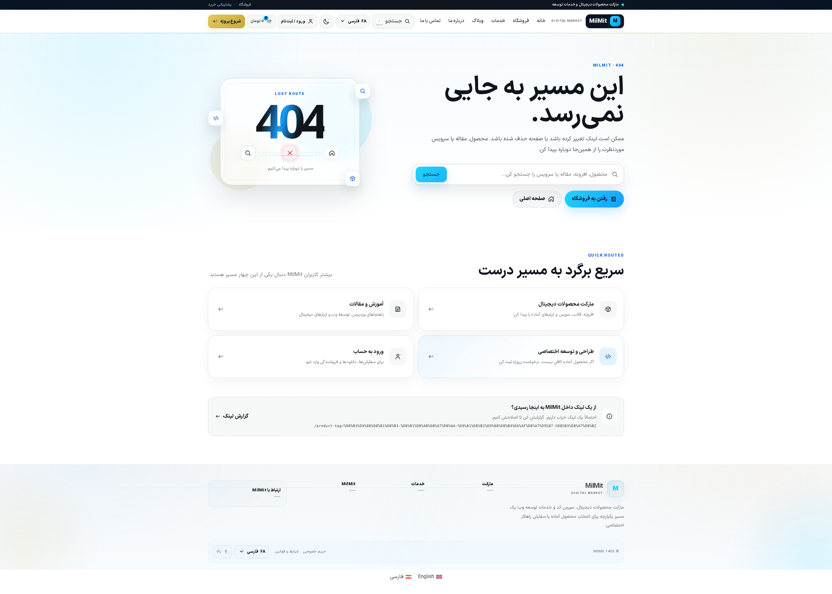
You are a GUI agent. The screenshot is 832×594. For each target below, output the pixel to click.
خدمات (498, 21)
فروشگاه (245, 4)
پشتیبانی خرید (219, 4)
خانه (541, 21)
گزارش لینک (235, 416)
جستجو (431, 174)
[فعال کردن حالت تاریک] (326, 21)
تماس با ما (430, 21)
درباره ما (456, 21)
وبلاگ (478, 21)
